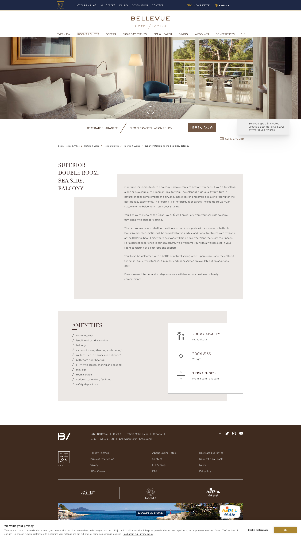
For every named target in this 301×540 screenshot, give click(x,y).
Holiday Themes (99, 452)
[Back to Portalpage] (64, 459)
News (202, 465)
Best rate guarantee (211, 452)
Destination (140, 5)
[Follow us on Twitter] (227, 434)
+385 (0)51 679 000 (102, 439)
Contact (157, 5)
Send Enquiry (235, 138)
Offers (111, 34)
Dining (123, 5)
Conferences (225, 34)
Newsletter (201, 5)
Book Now (202, 128)
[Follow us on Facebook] (220, 434)
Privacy (94, 465)
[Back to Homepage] (60, 5)
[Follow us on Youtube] (241, 434)
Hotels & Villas (86, 5)
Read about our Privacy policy (138, 534)
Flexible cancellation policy (150, 128)
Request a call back (211, 459)
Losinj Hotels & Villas (69, 145)
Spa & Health (163, 34)
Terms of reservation (102, 459)
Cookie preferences (258, 530)
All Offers (107, 5)
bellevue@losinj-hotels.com (135, 439)
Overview (63, 34)
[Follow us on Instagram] (234, 434)
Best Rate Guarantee (102, 128)
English (224, 5)
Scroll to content (151, 110)
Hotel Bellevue (111, 145)
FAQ (154, 471)
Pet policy (205, 471)
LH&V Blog (158, 465)
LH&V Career (97, 471)
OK (285, 530)
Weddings (202, 34)
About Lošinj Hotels (164, 452)
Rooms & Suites (88, 34)
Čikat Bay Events (135, 34)
